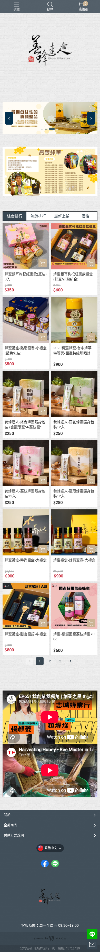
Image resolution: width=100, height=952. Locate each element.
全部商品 (10, 825)
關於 (7, 815)
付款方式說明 (14, 835)
